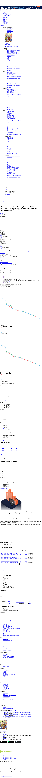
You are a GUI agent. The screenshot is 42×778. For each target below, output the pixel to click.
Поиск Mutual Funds (10, 92)
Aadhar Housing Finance (7, 392)
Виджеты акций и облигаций (12, 170)
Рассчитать (2, 257)
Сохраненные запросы (11, 169)
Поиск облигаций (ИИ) (7, 14)
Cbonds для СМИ (10, 31)
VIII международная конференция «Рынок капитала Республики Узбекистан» (17, 716)
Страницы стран (10, 137)
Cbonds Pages (5, 630)
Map (3, 282)
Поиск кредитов (10, 81)
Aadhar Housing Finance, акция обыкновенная (11, 400)
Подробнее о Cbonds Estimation (6, 263)
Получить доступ (3, 488)
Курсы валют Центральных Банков (13, 128)
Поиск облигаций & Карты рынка (13, 50)
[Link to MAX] (3, 748)
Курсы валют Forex (10, 129)
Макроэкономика (10, 138)
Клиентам (4, 756)
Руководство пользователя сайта (9, 698)
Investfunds (5, 734)
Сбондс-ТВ (5, 20)
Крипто (5, 19)
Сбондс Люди (5, 23)
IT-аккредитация (6, 703)
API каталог (9, 181)
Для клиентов (5, 693)
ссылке (8, 281)
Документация (9, 183)
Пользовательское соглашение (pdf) (9, 758)
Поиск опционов (10, 101)
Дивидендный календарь (11, 73)
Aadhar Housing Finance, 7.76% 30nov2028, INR (9, 554)
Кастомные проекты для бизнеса (13, 184)
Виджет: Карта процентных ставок (9, 677)
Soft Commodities (10, 149)
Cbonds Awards (5, 629)
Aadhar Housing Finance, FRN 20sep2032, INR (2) (10, 558)
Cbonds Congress (13, 710)
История (4, 593)
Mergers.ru (4, 736)
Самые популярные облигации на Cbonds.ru (11, 635)
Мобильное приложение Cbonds (13, 167)
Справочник (2, 253)
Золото (4, 18)
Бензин (8, 147)
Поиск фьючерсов (11, 100)
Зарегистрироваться (6, 10)
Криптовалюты (10, 127)
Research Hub (9, 29)
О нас (4, 694)
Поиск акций (9, 72)
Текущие (4, 592)
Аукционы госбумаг (11, 115)
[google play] (11, 742)
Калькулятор (5, 707)
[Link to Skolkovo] (6, 752)
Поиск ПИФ (9, 91)
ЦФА (4, 16)
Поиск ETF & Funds (10, 89)
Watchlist (4, 21)
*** (3, 221)
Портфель (4, 12)
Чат (7, 171)
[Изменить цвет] (2, 374)
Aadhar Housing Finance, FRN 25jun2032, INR (9, 561)
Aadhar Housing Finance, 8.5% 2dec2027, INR (9, 559)
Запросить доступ (8, 194)
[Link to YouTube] (3, 745)
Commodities (9, 148)
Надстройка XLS (6, 22)
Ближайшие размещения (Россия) (13, 53)
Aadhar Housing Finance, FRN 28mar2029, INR (9, 562)
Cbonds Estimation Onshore (7, 626)
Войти (1, 10)
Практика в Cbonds (6, 696)
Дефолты (8, 112)
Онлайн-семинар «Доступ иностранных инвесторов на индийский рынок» (17, 712)
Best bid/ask (5, 17)
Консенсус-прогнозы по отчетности (13, 156)
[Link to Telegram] (3, 744)
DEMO (6, 189)
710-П (4, 661)
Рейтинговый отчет (20, 602)
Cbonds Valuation (6, 627)
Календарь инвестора (11, 118)
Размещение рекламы (7, 754)
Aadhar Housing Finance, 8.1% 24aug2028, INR (9, 555)
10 (3, 570)
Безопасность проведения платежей (9, 695)
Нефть (8, 146)
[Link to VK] (3, 747)
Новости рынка (10, 28)
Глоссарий (9, 32)
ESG (8, 58)
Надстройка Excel (6, 654)
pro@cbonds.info (3, 731)
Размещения (9, 113)
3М (3, 275)
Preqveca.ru (5, 738)
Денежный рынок (10, 116)
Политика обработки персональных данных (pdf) (12, 702)
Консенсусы (5, 13)
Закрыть (2, 25)
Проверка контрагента (11, 173)
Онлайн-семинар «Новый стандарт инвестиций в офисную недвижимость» (17, 714)
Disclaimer (4, 759)
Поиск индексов (10, 126)
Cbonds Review (5, 686)
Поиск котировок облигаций (12, 52)
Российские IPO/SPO (11, 74)
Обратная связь (5, 755)
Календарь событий (10, 111)
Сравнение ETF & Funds (11, 90)
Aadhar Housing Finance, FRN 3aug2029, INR (9, 553)
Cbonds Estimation (6, 625)
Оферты (8, 114)
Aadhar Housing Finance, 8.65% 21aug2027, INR (9, 563)
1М (3, 274)
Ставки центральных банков (12, 130)
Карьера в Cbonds (6, 697)
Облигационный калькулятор (12, 168)
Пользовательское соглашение (8, 757)
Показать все (2, 390)
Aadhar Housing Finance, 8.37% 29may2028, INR (9, 557)
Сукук (8, 59)
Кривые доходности (6, 15)
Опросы (8, 64)
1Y (3, 276)
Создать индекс (5, 672)
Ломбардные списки (11, 60)
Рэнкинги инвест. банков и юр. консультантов (11, 628)
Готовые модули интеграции (12, 182)
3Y (3, 277)
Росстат (8, 139)
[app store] (3, 742)
